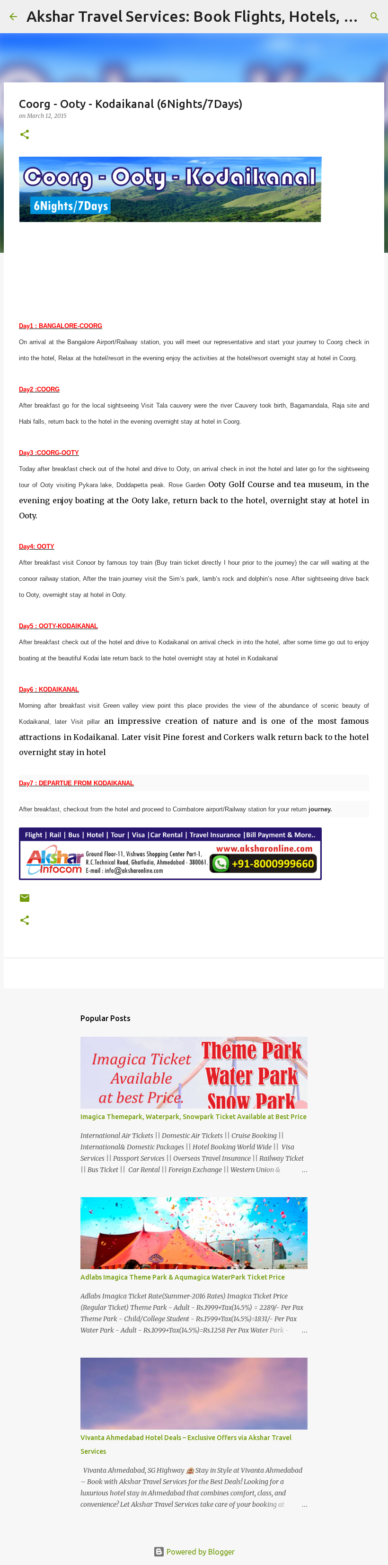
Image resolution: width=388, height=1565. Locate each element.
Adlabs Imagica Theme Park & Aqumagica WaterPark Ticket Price (182, 1277)
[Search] (374, 16)
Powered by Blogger (200, 1551)
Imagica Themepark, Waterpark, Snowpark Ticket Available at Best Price (193, 1116)
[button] (24, 135)
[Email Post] (24, 901)
